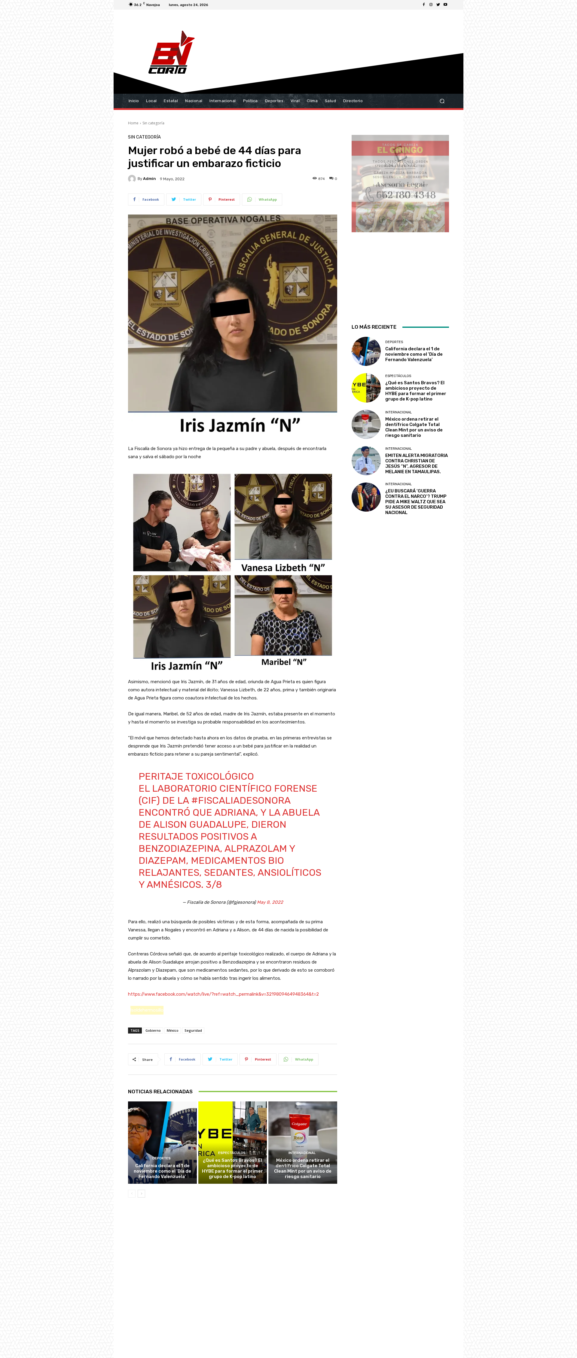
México (173, 1030)
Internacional (302, 1153)
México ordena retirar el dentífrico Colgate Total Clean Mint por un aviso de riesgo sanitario (302, 1168)
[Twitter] (438, 4)
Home (133, 123)
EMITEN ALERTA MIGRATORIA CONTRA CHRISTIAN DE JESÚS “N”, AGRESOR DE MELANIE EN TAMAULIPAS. (416, 463)
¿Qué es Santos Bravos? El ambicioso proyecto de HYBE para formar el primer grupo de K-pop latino (232, 1168)
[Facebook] (423, 4)
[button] (442, 101)
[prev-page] (132, 1194)
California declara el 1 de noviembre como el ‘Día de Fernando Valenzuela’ (162, 1171)
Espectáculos (232, 1153)
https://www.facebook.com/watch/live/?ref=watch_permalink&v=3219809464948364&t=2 (223, 994)
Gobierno (153, 1030)
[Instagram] (431, 4)
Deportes (161, 1158)
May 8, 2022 (270, 902)
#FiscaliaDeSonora (240, 800)
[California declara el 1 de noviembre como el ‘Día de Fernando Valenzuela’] (162, 1142)
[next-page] (141, 1194)
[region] (400, 221)
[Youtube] (445, 4)
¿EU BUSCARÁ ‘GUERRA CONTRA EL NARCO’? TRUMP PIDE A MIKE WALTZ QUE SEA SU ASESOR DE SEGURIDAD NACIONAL (416, 501)
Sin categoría (153, 123)
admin (149, 179)
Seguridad (193, 1030)
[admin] (133, 179)
